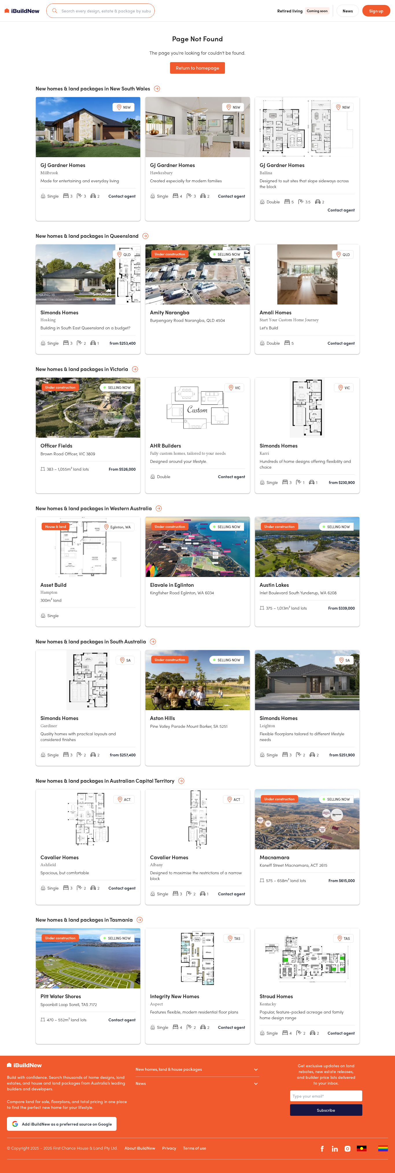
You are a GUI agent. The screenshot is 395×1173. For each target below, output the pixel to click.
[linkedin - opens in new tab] (334, 1148)
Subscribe (326, 1110)
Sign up (376, 11)
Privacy (169, 1148)
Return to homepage (197, 67)
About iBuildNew (140, 1148)
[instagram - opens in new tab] (347, 1148)
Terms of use (194, 1148)
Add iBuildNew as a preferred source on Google (67, 1124)
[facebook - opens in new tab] (322, 1148)
